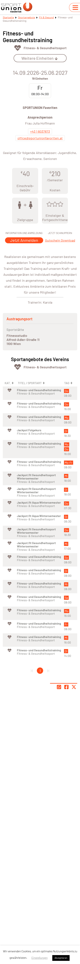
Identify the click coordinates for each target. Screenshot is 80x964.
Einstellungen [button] (39, 957)
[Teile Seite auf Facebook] (66, 687)
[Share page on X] (74, 687)
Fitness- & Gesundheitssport (45, 48)
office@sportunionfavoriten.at (40, 138)
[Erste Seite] (32, 670)
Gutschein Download (60, 240)
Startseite (8, 17)
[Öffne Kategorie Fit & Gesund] (17, 48)
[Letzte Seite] (48, 670)
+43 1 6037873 (40, 131)
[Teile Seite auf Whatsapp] (59, 687)
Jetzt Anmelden (24, 240)
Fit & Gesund (46, 17)
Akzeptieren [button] (61, 957)
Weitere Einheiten (37, 58)
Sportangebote (26, 17)
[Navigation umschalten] (75, 8)
